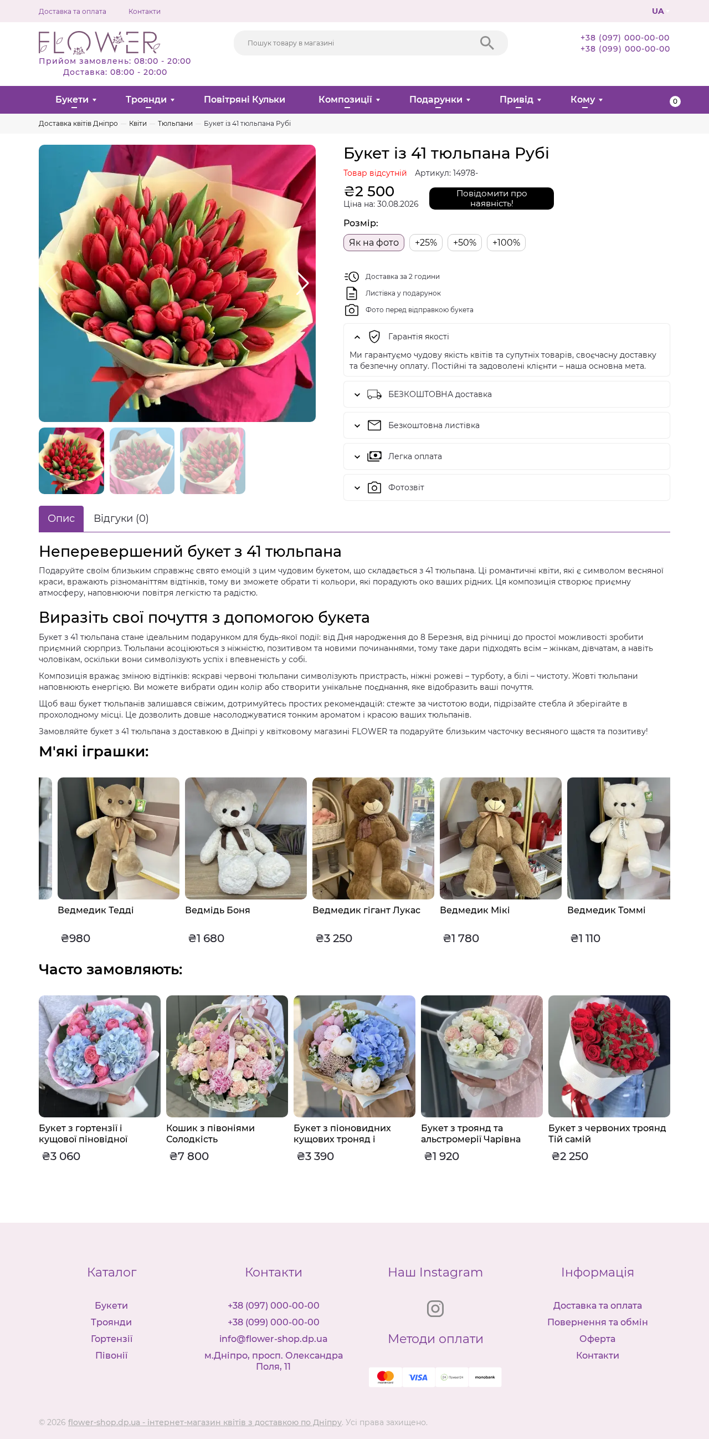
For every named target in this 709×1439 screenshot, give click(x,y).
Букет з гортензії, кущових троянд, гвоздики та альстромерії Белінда (607, 1145)
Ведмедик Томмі (587, 910)
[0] (665, 100)
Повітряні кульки (244, 99)
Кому (583, 99)
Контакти (145, 11)
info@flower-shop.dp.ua (273, 1339)
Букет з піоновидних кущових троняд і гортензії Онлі (215, 1139)
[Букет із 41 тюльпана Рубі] (177, 283)
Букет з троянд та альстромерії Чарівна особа (343, 1139)
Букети (72, 99)
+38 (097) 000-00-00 (625, 38)
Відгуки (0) (121, 518)
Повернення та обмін (597, 1322)
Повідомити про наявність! (491, 198)
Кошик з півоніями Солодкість (83, 1134)
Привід (516, 99)
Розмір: (360, 223)
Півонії (111, 1355)
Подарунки (436, 99)
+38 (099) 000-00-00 (625, 49)
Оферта (597, 1339)
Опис (61, 518)
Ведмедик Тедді (77, 910)
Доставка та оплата (72, 11)
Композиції (345, 99)
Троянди (146, 99)
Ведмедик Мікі (456, 910)
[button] (302, 283)
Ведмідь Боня (199, 910)
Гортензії (111, 1339)
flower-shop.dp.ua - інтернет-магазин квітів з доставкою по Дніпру (205, 1422)
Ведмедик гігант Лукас (348, 910)
